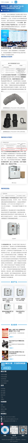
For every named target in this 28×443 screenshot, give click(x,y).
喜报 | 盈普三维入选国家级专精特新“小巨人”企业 (17, 330)
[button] (16, 2)
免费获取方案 (6, 368)
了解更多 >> (11, 336)
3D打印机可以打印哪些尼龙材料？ (16, 341)
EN (12, 2)
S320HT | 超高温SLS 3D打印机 (20, 299)
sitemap (23, 439)
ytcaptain (15, 441)
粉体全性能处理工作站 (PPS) (7, 312)
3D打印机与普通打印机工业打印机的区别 (16, 352)
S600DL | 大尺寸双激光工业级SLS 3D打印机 (7, 300)
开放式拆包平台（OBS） (20, 312)
